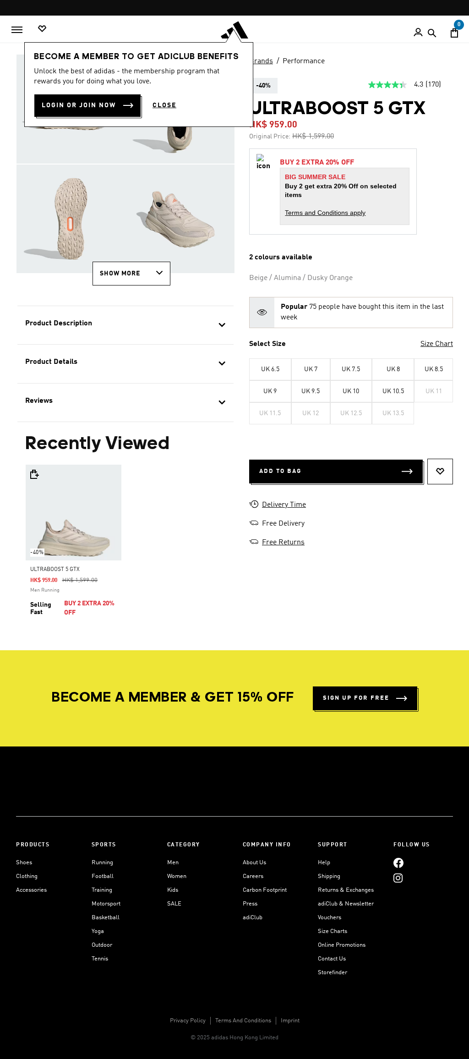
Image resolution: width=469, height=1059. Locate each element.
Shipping (329, 876)
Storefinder (332, 973)
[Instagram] (398, 878)
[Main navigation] (17, 30)
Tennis (100, 959)
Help (324, 863)
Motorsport (106, 904)
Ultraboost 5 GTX (55, 569)
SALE (174, 904)
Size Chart (436, 344)
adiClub (252, 918)
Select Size (267, 344)
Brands (261, 61)
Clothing (27, 876)
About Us (254, 863)
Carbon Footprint (265, 890)
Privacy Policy (188, 1021)
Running (102, 863)
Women (176, 876)
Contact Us (332, 959)
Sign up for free (356, 698)
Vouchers (329, 918)
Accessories (31, 890)
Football (103, 876)
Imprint (290, 1021)
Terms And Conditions (243, 1021)
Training (102, 890)
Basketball (106, 918)
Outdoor (102, 945)
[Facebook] (398, 863)
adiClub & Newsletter (346, 904)
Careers (253, 876)
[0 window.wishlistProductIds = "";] (42, 29)
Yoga (98, 931)
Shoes (24, 863)
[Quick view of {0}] (33, 474)
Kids (172, 890)
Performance (304, 61)
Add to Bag (280, 471)
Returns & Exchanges (346, 890)
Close (164, 105)
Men (173, 863)
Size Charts (332, 931)
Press (250, 904)
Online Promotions (341, 945)
